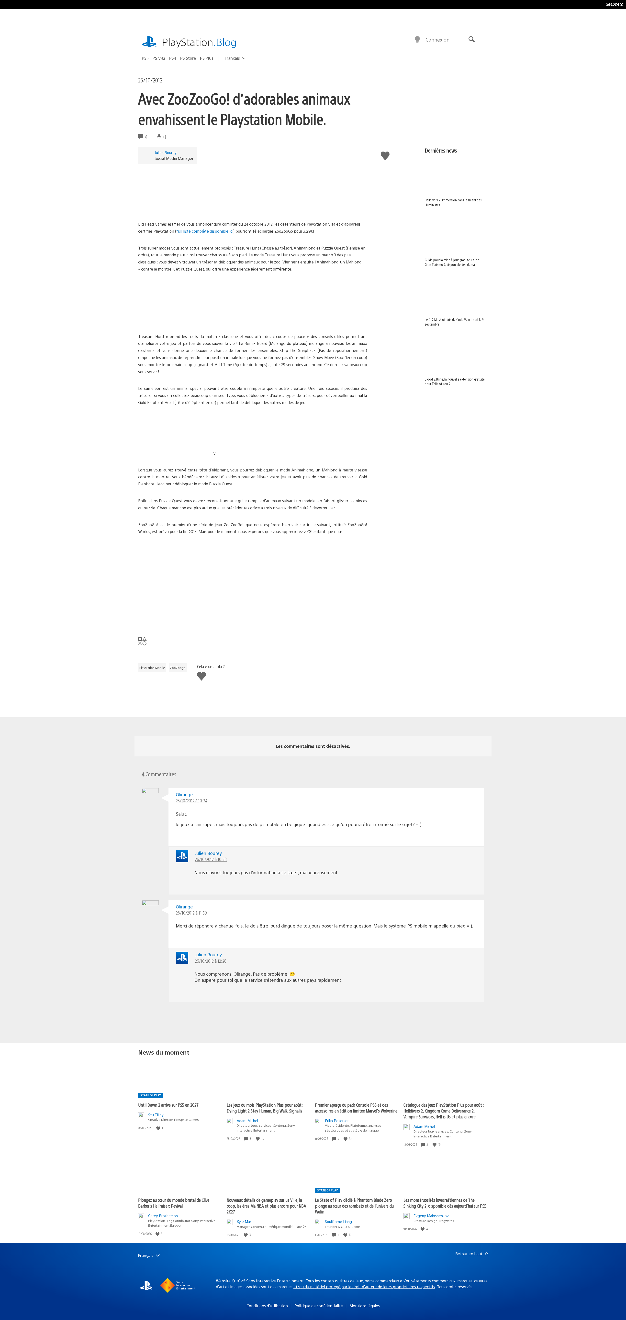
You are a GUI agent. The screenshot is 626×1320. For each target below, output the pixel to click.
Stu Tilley (156, 1114)
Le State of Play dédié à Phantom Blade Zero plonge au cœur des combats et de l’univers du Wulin (354, 1205)
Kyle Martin (246, 1221)
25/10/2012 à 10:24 (191, 800)
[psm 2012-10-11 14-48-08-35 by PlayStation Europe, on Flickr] (251, 319)
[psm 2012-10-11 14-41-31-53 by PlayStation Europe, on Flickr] (253, 453)
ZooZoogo (178, 668)
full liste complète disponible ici (204, 231)
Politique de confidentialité (318, 1305)
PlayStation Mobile (152, 668)
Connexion (437, 39)
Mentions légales (364, 1305)
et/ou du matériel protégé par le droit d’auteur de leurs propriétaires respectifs (364, 1286)
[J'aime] (158, 1128)
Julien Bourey (166, 152)
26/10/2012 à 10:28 (211, 859)
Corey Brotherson (163, 1215)
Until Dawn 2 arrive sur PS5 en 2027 (168, 1105)
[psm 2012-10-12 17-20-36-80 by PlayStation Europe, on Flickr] (175, 319)
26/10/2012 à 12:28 (210, 961)
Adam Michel (247, 1120)
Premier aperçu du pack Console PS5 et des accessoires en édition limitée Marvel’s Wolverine (356, 1107)
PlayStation (199, 41)
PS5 (145, 58)
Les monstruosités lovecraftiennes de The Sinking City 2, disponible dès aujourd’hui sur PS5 (444, 1203)
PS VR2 (159, 58)
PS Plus (206, 58)
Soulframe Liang (338, 1221)
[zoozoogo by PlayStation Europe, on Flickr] (175, 207)
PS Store (188, 58)
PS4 (172, 58)
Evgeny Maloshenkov (431, 1215)
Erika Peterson (337, 1120)
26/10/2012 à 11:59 (191, 913)
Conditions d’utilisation (267, 1305)
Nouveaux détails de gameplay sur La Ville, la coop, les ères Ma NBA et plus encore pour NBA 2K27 (266, 1205)
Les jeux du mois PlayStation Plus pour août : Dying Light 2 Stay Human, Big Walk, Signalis (265, 1107)
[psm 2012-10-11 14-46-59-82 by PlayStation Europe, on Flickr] (175, 453)
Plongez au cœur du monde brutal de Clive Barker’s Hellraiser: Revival (173, 1203)
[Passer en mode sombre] (417, 39)
